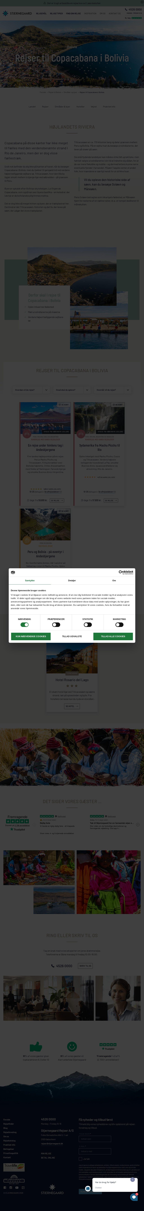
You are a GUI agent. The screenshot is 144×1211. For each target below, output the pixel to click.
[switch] (56, 624)
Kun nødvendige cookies (31, 636)
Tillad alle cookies (113, 636)
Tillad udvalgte (72, 636)
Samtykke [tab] (30, 580)
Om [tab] (114, 580)
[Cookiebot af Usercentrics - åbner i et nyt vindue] (121, 572)
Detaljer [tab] (72, 580)
